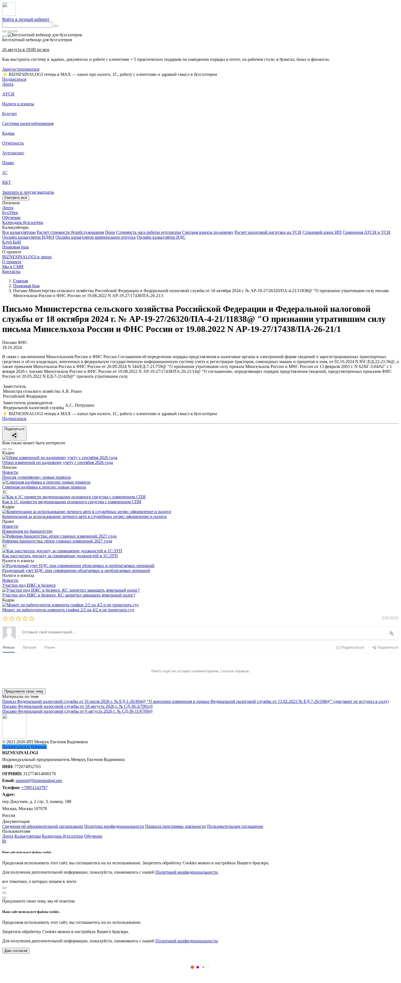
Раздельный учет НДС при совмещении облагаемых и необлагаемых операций (76, 570)
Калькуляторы (27, 836)
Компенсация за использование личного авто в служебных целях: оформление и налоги (84, 516)
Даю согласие (16, 951)
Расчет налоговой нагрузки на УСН (268, 232)
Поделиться (14, 429)
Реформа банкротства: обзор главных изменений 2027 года (57, 541)
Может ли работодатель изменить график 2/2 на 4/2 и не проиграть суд (68, 609)
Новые (8, 647)
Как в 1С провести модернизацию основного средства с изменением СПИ (71, 501)
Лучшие (29, 647)
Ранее (49, 647)
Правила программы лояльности (175, 826)
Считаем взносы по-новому (208, 232)
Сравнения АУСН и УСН (366, 232)
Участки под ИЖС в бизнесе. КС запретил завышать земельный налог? (68, 595)
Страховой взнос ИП (322, 232)
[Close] (10, 31)
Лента (7, 84)
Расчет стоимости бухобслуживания (70, 232)
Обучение (93, 836)
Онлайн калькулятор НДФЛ (28, 237)
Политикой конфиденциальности (186, 872)
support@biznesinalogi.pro (39, 780)
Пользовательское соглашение (235, 826)
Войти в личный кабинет (25, 19)
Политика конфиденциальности (114, 826)
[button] (200, 227)
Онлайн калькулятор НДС (161, 237)
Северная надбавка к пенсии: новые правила (44, 487)
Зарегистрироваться (20, 69)
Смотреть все (15, 198)
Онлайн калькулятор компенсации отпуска (95, 237)
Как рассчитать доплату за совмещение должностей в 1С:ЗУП (60, 555)
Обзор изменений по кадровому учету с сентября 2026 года (57, 462)
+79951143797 (34, 787)
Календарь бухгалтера (62, 836)
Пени (110, 232)
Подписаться (14, 79)
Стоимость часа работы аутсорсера (148, 232)
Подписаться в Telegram (24, 746)
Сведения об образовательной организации (42, 826)
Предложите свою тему (23, 691)
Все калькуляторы (19, 232)
